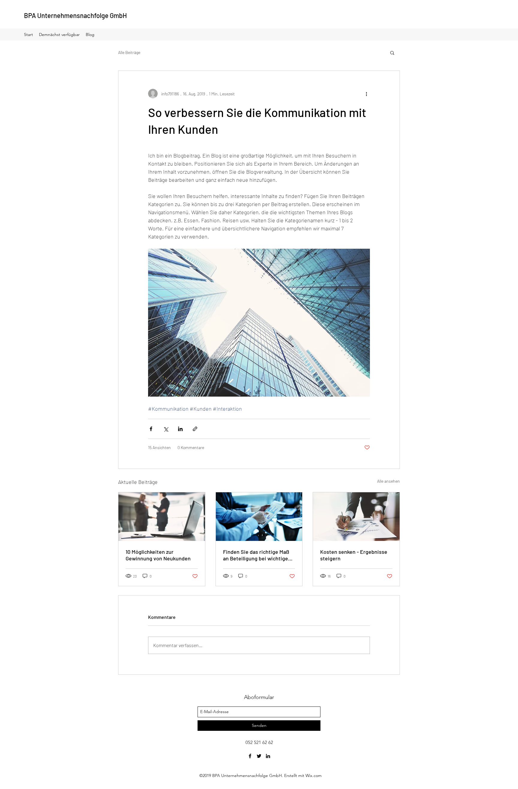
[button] (392, 52)
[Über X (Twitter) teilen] (165, 429)
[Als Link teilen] (195, 429)
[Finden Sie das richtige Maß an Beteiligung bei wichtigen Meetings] (259, 516)
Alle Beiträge (129, 52)
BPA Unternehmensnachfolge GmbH (75, 15)
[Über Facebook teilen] (151, 429)
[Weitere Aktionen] (366, 93)
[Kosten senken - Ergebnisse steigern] (356, 516)
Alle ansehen (388, 481)
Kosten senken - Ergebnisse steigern (353, 555)
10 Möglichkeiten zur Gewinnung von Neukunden (158, 555)
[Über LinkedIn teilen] (180, 429)
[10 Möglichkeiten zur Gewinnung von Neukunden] (161, 516)
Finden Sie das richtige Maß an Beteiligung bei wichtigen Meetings (257, 555)
